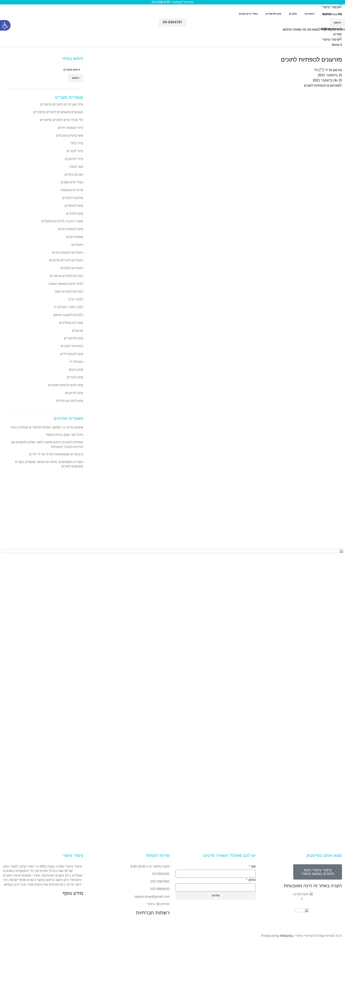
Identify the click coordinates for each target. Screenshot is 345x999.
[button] (5, 25)
